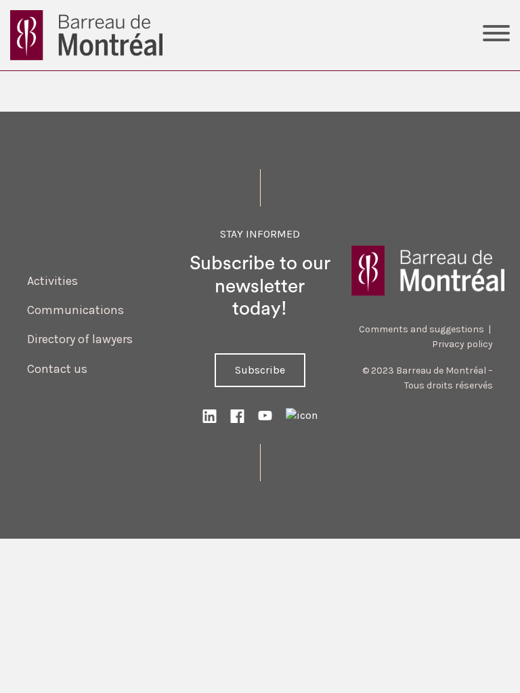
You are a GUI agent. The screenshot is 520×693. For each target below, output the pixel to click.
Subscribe (260, 369)
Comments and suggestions (421, 329)
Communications (75, 310)
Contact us (57, 368)
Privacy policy (462, 344)
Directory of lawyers (80, 339)
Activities (52, 280)
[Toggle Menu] (496, 35)
